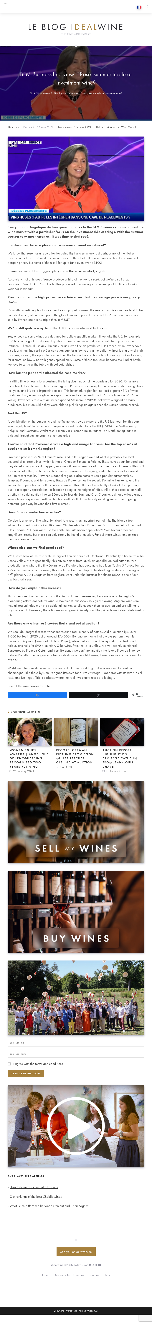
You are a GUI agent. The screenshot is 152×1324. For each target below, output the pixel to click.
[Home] (31, 93)
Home (46, 1275)
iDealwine (13, 127)
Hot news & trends (106, 127)
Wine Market (128, 127)
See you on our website (76, 1252)
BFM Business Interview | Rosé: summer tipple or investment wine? (88, 93)
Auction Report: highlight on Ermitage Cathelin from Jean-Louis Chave (120, 758)
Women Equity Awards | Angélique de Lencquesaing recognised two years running (29, 758)
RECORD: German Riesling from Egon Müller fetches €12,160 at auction (75, 756)
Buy (107, 1275)
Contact (95, 1275)
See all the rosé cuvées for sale (29, 686)
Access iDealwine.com (70, 1275)
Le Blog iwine (76, 27)
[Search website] (148, 7)
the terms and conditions (46, 1064)
